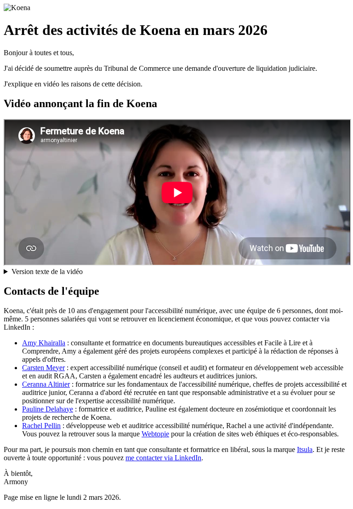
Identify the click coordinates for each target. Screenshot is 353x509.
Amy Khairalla (43, 343)
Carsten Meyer (43, 368)
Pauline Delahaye (47, 409)
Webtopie (155, 434)
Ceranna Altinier (46, 384)
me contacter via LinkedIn (163, 458)
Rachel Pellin (41, 425)
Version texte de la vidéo (47, 271)
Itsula (305, 449)
